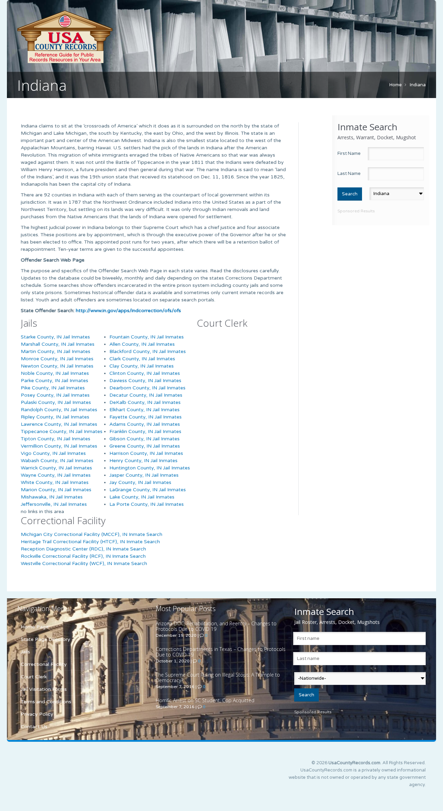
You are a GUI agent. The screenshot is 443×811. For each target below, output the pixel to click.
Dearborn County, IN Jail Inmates (147, 388)
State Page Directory (45, 639)
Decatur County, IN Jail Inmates (145, 395)
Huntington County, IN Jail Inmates (149, 468)
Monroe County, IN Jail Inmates (57, 359)
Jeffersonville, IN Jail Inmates (54, 504)
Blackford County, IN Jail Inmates (147, 351)
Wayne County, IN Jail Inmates (56, 475)
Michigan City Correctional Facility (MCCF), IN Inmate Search (91, 534)
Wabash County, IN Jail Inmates (57, 461)
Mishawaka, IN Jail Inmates (52, 497)
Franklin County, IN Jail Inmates (145, 431)
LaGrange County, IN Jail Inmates (147, 490)
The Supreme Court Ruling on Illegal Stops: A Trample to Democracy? (218, 677)
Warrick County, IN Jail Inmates (56, 468)
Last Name (349, 173)
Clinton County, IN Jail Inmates (144, 373)
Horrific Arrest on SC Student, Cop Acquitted (205, 700)
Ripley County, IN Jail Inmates (55, 417)
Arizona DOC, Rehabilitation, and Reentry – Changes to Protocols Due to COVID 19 (216, 626)
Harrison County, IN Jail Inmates (146, 453)
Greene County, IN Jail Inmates (144, 446)
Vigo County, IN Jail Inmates (53, 453)
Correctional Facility (44, 664)
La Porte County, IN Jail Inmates (146, 504)
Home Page (34, 627)
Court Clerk (34, 677)
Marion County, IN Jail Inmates (56, 490)
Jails (25, 652)
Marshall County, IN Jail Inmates (57, 344)
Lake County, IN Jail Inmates (141, 497)
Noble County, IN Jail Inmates (55, 373)
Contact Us (34, 727)
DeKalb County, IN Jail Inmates (145, 402)
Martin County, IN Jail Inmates (55, 351)
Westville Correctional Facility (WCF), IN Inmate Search (84, 563)
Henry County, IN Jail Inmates (143, 461)
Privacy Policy (37, 714)
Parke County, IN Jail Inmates (54, 381)
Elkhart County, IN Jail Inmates (144, 410)
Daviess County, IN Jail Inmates (145, 381)
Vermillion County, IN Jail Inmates (59, 446)
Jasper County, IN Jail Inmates (144, 475)
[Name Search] (97, 36)
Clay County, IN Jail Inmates (141, 366)
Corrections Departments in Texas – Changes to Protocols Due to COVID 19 (221, 652)
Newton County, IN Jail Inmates (57, 366)
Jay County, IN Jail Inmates (140, 482)
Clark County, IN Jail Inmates (142, 359)
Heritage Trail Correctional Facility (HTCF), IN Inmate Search (90, 542)
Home (395, 85)
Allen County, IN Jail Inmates (142, 344)
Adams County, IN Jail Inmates (144, 424)
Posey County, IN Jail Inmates (55, 395)
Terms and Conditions (46, 702)
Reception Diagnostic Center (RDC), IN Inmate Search (83, 549)
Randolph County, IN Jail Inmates (59, 410)
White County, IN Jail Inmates (55, 482)
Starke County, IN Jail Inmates (55, 337)
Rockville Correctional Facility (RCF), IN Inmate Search (83, 556)
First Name (349, 153)
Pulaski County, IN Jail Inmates (56, 402)
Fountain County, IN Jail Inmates (146, 337)
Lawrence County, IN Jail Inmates (59, 424)
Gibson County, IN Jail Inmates (144, 439)
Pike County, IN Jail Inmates (53, 388)
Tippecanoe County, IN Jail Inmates (61, 431)
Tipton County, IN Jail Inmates (55, 439)
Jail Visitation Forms (44, 689)
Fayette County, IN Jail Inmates (145, 417)
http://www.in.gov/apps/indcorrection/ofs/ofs (128, 311)
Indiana (418, 85)
